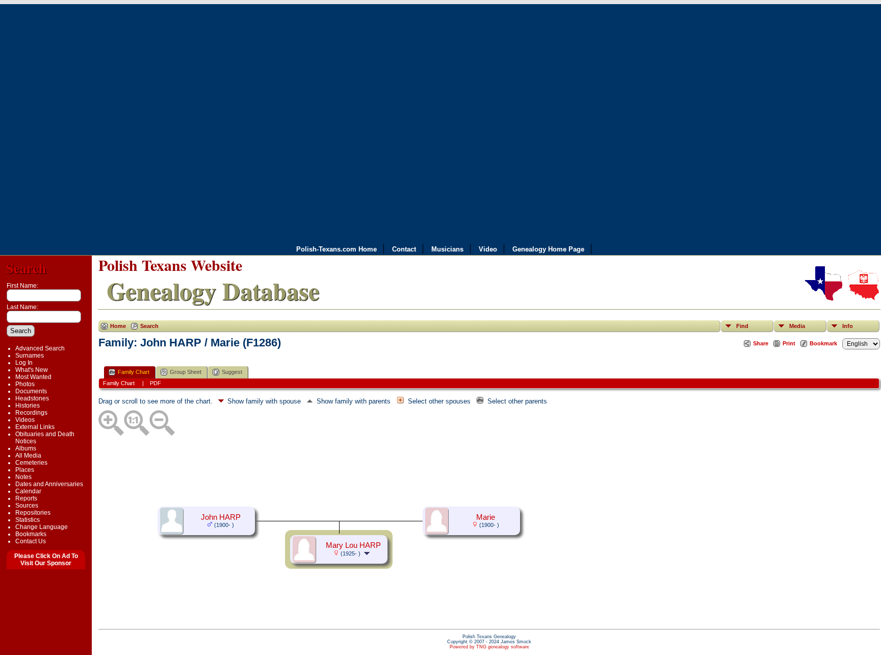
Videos (25, 419)
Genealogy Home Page (548, 249)
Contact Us (30, 541)
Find (742, 326)
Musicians (447, 249)
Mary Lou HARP (353, 545)
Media (797, 326)
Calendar (28, 491)
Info (847, 326)
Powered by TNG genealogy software (489, 646)
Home (118, 326)
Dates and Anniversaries (49, 484)
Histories (27, 405)
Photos (25, 384)
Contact (404, 249)
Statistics (27, 519)
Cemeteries (31, 462)
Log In (24, 362)
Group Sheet (185, 372)
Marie (485, 517)
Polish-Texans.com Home (336, 249)
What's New (31, 369)
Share (760, 343)
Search (26, 268)
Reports (26, 498)
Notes (23, 477)
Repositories (32, 512)
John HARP (221, 517)
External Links (35, 427)
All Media (28, 455)
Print (789, 343)
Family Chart (133, 372)
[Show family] (367, 553)
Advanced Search (40, 348)
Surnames (29, 355)
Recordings (31, 412)
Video (488, 249)
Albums (25, 448)
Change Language (41, 527)
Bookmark (823, 343)
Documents (31, 391)
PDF (155, 383)
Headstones (32, 398)
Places (24, 469)
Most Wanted (33, 377)
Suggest (232, 372)
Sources (26, 505)
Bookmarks (30, 534)
